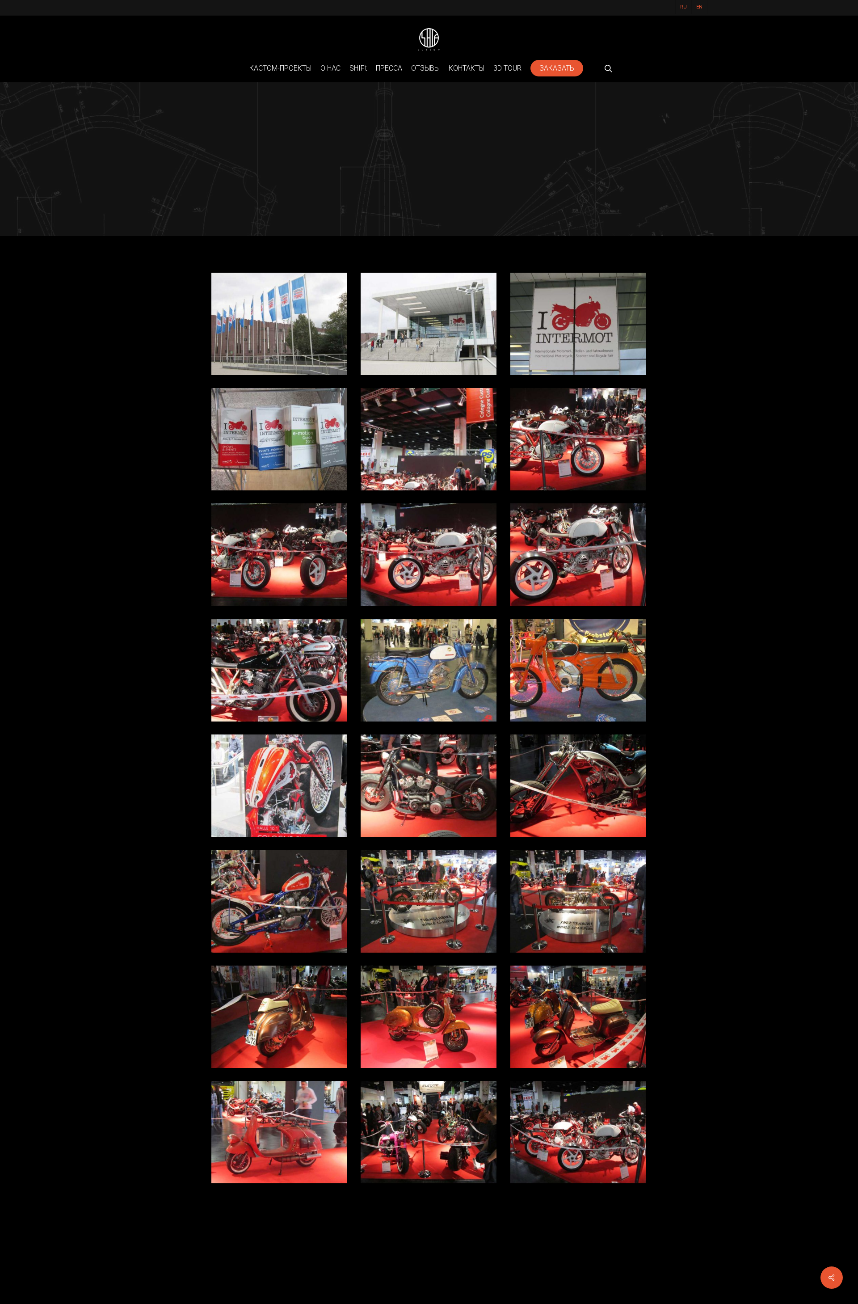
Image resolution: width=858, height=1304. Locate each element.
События (429, 210)
